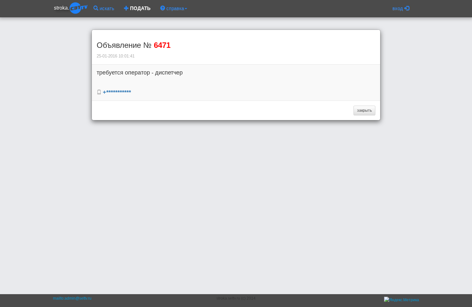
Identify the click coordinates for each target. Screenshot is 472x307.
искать (106, 8)
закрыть (364, 110)
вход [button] (398, 8)
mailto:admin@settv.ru (72, 298)
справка (174, 8)
